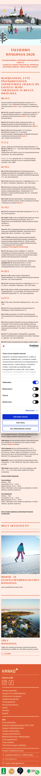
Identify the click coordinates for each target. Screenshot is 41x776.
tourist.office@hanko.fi (14, 763)
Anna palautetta (8, 722)
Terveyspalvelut (8, 702)
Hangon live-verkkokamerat (13, 693)
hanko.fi (35, 126)
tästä (21, 587)
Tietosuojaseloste (9, 739)
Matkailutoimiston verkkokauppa (16, 736)
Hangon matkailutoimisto (13, 728)
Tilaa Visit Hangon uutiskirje (14, 745)
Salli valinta (20, 423)
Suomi (5, 707)
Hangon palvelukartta (11, 734)
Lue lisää (7, 653)
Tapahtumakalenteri (10, 699)
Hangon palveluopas (10, 731)
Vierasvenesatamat (10, 704)
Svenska (5, 710)
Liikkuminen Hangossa (11, 696)
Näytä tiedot (30, 410)
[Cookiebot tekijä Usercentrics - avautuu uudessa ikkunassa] (29, 346)
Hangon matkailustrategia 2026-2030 (18, 725)
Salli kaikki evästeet (20, 417)
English (5, 713)
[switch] (36, 389)
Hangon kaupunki (9, 690)
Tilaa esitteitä (8, 742)
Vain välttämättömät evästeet (20, 428)
